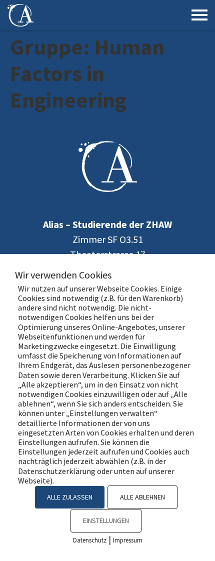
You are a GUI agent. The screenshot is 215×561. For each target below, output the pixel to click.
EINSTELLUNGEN (106, 520)
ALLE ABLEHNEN (142, 497)
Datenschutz (89, 540)
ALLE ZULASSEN (69, 497)
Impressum (127, 540)
